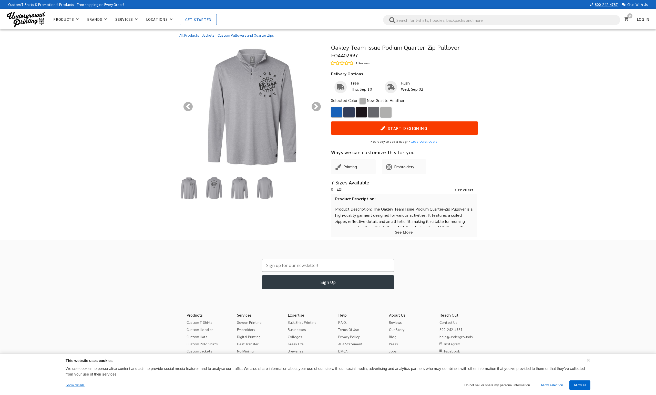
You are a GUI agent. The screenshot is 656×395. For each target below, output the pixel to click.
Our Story (396, 329)
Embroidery (246, 329)
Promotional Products (56, 4)
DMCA (342, 351)
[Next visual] (316, 106)
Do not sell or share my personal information (497, 385)
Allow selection (552, 385)
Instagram (452, 343)
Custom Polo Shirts (202, 343)
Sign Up (328, 282)
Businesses (297, 329)
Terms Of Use (348, 329)
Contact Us (448, 322)
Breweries (295, 351)
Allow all (580, 385)
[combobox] (501, 20)
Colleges (295, 336)
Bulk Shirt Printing (302, 322)
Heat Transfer (248, 343)
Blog (392, 336)
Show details (75, 385)
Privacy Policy (349, 336)
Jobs (393, 351)
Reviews (395, 322)
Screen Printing (249, 322)
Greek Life (296, 343)
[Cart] (626, 19)
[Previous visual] (188, 106)
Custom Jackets (199, 351)
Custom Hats (197, 336)
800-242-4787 (606, 4)
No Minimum (247, 351)
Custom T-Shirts (21, 4)
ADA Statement (350, 343)
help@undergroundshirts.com (463, 336)
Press (393, 343)
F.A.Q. (342, 322)
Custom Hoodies (200, 329)
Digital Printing (249, 336)
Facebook (452, 351)
